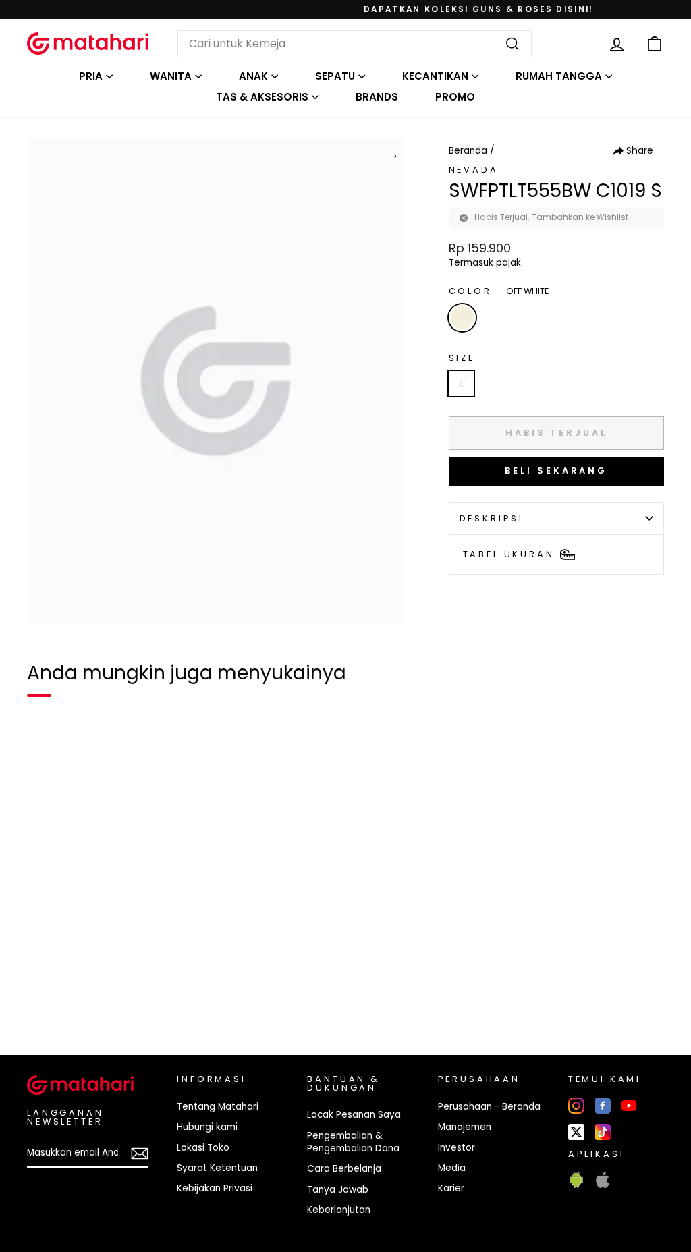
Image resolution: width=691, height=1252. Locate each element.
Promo (455, 97)
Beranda (468, 150)
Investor (456, 1147)
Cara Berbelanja (344, 1168)
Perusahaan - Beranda (489, 1106)
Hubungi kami (207, 1126)
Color (499, 291)
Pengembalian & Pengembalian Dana (353, 1142)
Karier (451, 1188)
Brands (377, 97)
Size (462, 358)
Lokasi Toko (203, 1147)
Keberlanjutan (338, 1209)
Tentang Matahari (217, 1106)
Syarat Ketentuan (217, 1168)
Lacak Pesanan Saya (354, 1114)
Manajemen (464, 1126)
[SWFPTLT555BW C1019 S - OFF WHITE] (45, 998)
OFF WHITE (462, 317)
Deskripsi (492, 518)
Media (452, 1168)
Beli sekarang (556, 470)
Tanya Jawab (337, 1189)
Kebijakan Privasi (214, 1188)
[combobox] (354, 43)
